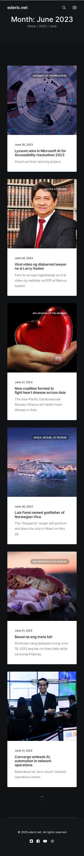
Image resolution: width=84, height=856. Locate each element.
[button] (74, 7)
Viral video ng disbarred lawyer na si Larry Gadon (40, 266)
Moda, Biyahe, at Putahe (50, 437)
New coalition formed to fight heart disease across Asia (40, 390)
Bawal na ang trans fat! (33, 637)
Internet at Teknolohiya (50, 75)
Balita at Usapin (56, 189)
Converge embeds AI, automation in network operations (33, 761)
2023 (42, 26)
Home (31, 26)
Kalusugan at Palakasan (50, 313)
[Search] (62, 7)
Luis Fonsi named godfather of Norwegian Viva (39, 514)
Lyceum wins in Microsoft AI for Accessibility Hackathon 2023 (40, 153)
